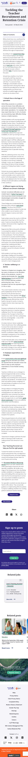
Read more (6, 648)
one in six (10, 65)
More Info (9, 599)
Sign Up (14, 558)
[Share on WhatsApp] (21, 514)
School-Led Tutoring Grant (9, 131)
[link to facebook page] (6, 738)
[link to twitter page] (11, 738)
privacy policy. (5, 565)
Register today (14, 672)
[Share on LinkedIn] (7, 514)
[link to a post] (14, 627)
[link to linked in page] (22, 738)
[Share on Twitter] (16, 514)
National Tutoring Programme (12, 129)
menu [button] (24, 3)
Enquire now (14, 494)
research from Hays (18, 54)
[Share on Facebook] (11, 514)
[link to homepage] (8, 3)
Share (14, 509)
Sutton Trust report (17, 194)
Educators (5, 637)
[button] (17, 3)
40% (10, 71)
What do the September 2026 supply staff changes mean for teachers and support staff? (12, 642)
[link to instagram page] (17, 738)
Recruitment (6, 501)
